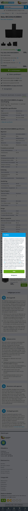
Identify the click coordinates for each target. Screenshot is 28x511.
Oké (14, 271)
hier (4, 262)
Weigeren (14, 275)
